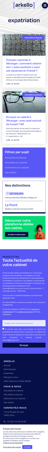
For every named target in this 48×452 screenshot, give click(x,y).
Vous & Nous (12, 386)
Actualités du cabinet (16, 162)
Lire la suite (12, 84)
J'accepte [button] (27, 447)
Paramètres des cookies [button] (12, 447)
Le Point (11, 205)
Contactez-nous (15, 407)
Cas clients (10, 172)
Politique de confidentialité (13, 443)
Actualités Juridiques (16, 157)
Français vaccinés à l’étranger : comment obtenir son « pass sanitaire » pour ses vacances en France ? (23, 65)
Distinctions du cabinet (17, 167)
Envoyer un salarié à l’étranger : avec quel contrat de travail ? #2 (23, 120)
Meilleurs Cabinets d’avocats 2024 (19, 209)
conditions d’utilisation (25, 312)
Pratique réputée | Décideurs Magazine (21, 197)
